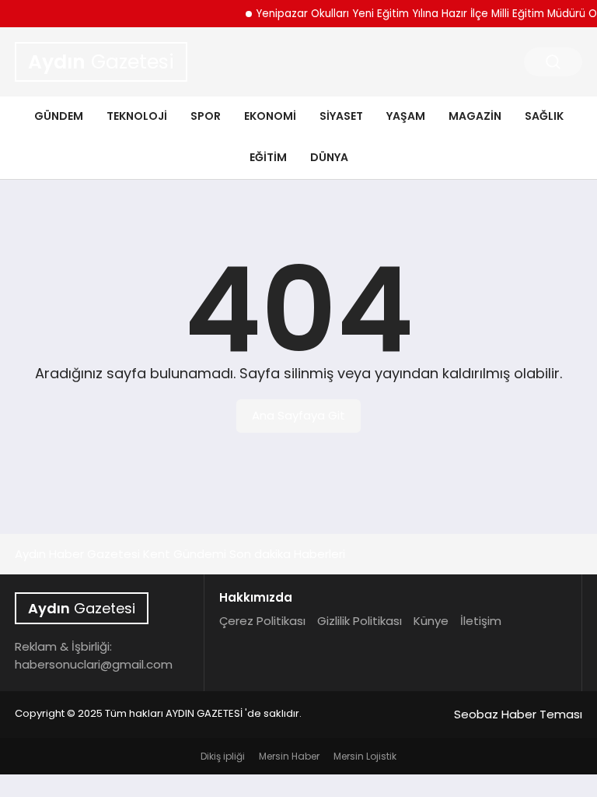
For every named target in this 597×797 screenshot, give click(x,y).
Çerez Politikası (262, 621)
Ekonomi (270, 116)
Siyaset (341, 116)
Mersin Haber (289, 756)
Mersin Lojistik (364, 756)
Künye (431, 621)
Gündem (58, 116)
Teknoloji (136, 116)
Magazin (475, 116)
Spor (205, 116)
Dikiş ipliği (223, 756)
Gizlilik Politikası (359, 621)
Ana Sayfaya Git (298, 415)
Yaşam (405, 116)
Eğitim (268, 157)
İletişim (480, 621)
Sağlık (544, 116)
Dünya (329, 157)
